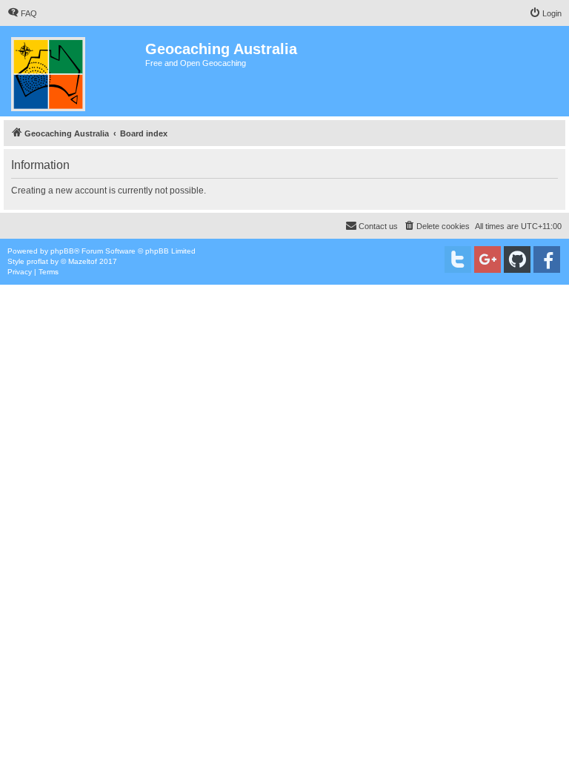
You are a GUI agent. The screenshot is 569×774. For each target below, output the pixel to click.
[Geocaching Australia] (74, 71)
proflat (37, 261)
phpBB (62, 251)
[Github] (517, 259)
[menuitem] (22, 13)
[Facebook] (546, 259)
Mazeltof (82, 261)
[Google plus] (487, 259)
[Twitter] (458, 259)
